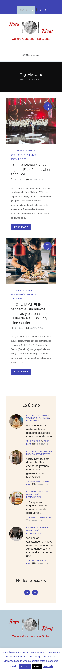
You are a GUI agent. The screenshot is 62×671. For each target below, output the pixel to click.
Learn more (20, 227)
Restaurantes (18, 159)
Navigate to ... (29, 54)
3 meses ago (32, 561)
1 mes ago (31, 517)
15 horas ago (33, 441)
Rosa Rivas (45, 517)
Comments (41, 444)
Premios (31, 155)
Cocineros (29, 151)
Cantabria (31, 528)
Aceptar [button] (25, 666)
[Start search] (32, 10)
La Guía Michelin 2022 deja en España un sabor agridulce (30, 169)
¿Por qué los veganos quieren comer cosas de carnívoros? (36, 507)
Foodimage (44, 415)
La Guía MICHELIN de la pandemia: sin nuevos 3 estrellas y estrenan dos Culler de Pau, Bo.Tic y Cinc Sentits (30, 314)
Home (22, 79)
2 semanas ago (33, 481)
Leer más (48, 666)
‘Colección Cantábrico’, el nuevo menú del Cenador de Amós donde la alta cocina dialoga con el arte (39, 546)
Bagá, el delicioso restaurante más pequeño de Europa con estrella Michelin (39, 431)
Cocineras (16, 151)
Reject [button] (37, 666)
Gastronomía (18, 155)
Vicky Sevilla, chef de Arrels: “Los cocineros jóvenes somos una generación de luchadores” (37, 467)
